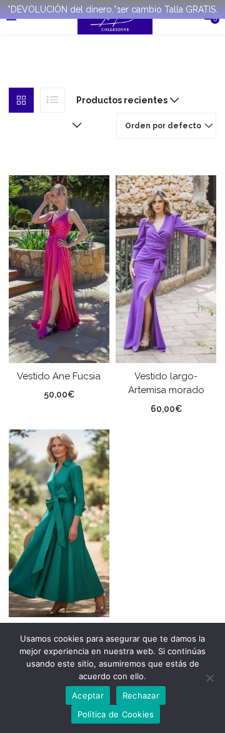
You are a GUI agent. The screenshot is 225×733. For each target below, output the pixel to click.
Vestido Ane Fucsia (59, 376)
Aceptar (88, 695)
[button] (125, 100)
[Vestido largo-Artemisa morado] (166, 268)
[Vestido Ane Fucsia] (59, 268)
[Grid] (21, 100)
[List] (52, 100)
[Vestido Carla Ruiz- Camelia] (59, 522)
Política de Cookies (116, 714)
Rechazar (140, 695)
